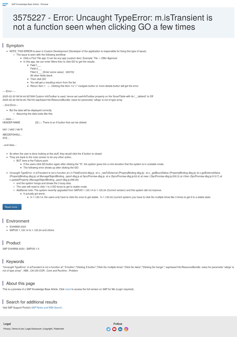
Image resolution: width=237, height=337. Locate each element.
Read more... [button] (12, 207)
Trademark (59, 328)
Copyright (47, 328)
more (68, 289)
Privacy (6, 328)
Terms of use (18, 328)
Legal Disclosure (33, 328)
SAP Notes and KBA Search (46, 307)
